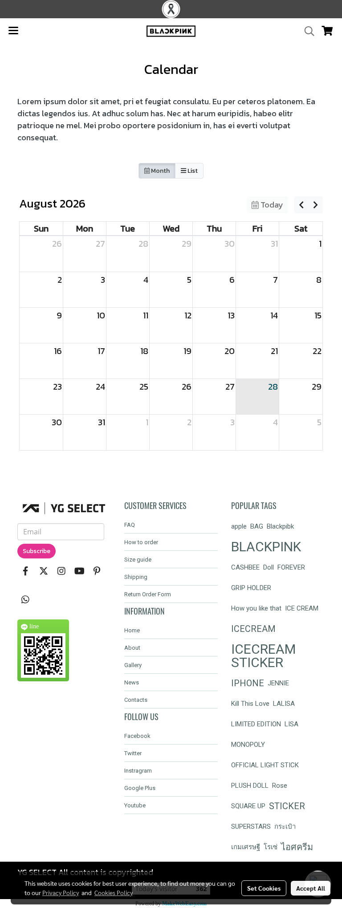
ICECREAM (253, 628)
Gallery (133, 665)
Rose (279, 786)
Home (132, 630)
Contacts (135, 699)
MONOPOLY (248, 745)
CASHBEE (245, 567)
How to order (141, 542)
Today (271, 205)
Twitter (133, 753)
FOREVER (291, 567)
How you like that (256, 608)
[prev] (301, 204)
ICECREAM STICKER (263, 656)
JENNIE (278, 683)
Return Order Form (147, 594)
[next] (315, 204)
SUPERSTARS (251, 826)
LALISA (284, 704)
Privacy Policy (60, 892)
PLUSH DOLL (250, 786)
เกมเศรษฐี (245, 847)
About (132, 647)
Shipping (135, 577)
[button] (306, 31)
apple (239, 526)
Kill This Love (250, 704)
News (131, 682)
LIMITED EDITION (256, 724)
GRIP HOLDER (251, 588)
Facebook (137, 736)
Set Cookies (264, 888)
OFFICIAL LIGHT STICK (265, 765)
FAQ (129, 524)
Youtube (135, 805)
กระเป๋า (285, 826)
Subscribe (36, 551)
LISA (291, 724)
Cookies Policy (113, 892)
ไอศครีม (297, 847)
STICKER (287, 806)
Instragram (138, 770)
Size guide (137, 559)
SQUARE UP (248, 806)
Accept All (310, 888)
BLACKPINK (266, 547)
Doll (268, 567)
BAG (256, 526)
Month (160, 170)
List (192, 170)
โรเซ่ (270, 847)
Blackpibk (280, 526)
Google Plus (139, 788)
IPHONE (247, 683)
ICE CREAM (301, 608)
